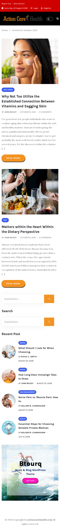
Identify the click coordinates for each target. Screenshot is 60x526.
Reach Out (6, 4)
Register (47, 8)
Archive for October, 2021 (24, 30)
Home (5, 30)
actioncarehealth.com (39, 519)
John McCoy (10, 112)
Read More (13, 158)
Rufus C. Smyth (29, 356)
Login (35, 8)
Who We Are (19, 4)
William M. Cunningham (33, 406)
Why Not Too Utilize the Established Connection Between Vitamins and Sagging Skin (28, 101)
